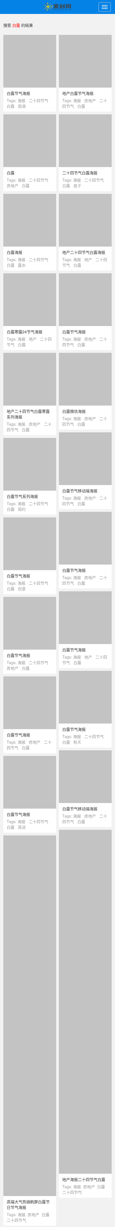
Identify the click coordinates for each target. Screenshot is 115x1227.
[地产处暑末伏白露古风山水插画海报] (29, 1070)
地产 (88, 259)
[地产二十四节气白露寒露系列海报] (29, 355)
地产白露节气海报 (78, 93)
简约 (22, 509)
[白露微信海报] (85, 355)
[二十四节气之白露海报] (29, 1005)
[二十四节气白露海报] (85, 117)
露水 (22, 265)
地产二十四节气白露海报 (83, 252)
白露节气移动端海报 (79, 490)
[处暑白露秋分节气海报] (29, 935)
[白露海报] (29, 196)
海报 (21, 100)
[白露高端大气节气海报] (85, 865)
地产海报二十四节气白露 (83, 1179)
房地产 (90, 100)
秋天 (77, 742)
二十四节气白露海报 (79, 172)
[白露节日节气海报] (85, 962)
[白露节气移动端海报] (85, 435)
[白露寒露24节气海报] (29, 276)
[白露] (29, 117)
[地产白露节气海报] (85, 37)
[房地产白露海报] (29, 903)
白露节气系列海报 (22, 496)
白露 (11, 106)
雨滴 (22, 106)
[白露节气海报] (29, 37)
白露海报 (14, 252)
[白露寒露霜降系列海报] (29, 1114)
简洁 (22, 827)
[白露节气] (85, 1059)
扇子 (77, 185)
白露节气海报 (18, 93)
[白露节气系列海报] (29, 440)
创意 (22, 588)
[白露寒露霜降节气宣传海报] (29, 967)
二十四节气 (38, 100)
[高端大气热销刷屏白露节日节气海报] (29, 1146)
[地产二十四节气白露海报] (85, 196)
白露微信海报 (74, 411)
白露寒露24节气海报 (24, 331)
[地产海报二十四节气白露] (85, 1124)
